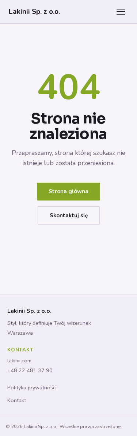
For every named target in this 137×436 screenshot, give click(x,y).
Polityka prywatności (32, 387)
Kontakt (16, 400)
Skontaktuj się (69, 215)
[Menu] (121, 11)
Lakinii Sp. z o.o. (34, 11)
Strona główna (68, 191)
